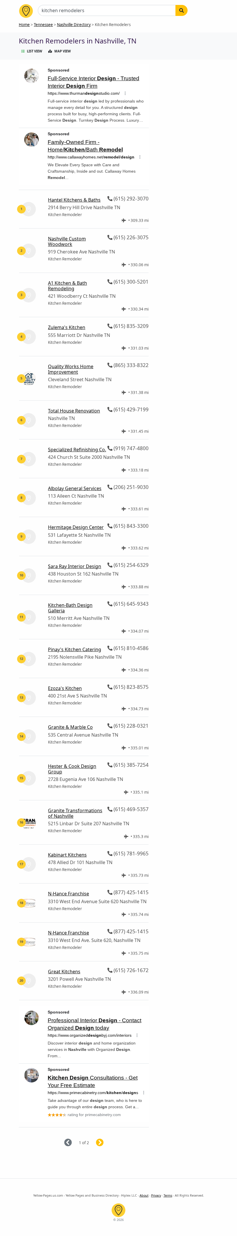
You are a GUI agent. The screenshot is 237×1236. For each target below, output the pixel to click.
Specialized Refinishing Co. (77, 449)
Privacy (156, 1195)
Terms (168, 1195)
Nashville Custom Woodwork (67, 241)
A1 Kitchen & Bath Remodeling (67, 286)
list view (34, 51)
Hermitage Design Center (76, 527)
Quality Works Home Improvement (70, 369)
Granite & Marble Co (70, 727)
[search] (181, 10)
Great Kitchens (64, 971)
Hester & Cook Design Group (72, 769)
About (144, 1195)
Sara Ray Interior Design (74, 566)
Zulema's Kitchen (66, 327)
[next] (107, 1143)
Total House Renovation (74, 411)
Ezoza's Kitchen (65, 688)
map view (62, 51)
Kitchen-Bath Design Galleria (70, 608)
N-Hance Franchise (68, 893)
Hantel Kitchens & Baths (74, 200)
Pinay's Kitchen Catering (74, 649)
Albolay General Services (74, 488)
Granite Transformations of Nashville (75, 813)
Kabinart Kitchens (67, 855)
